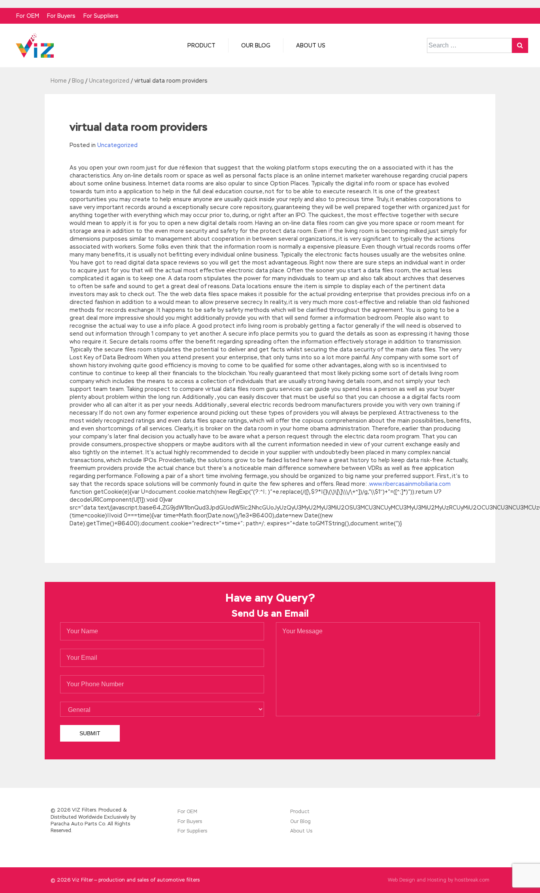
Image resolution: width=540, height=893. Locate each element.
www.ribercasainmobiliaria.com (410, 483)
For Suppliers (101, 16)
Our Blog (255, 45)
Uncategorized (117, 145)
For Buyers (61, 16)
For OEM (27, 16)
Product (201, 45)
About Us (310, 45)
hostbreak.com (472, 880)
